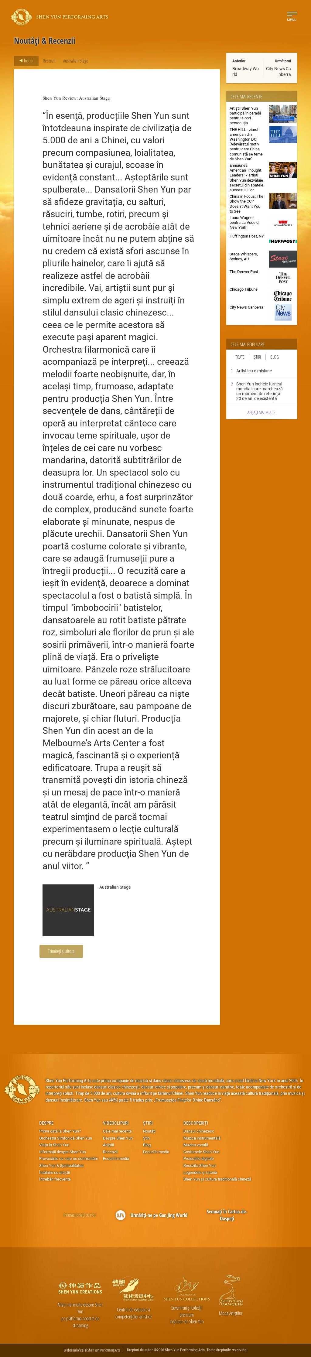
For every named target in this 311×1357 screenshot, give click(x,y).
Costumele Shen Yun (201, 1151)
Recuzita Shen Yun (199, 1165)
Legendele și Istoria (200, 1172)
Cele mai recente (117, 1131)
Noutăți (149, 1131)
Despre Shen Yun (118, 1138)
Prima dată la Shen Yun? (60, 1131)
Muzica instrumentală (201, 1138)
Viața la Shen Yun (54, 1144)
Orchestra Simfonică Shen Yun (65, 1138)
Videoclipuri (116, 1123)
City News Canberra (278, 71)
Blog (274, 357)
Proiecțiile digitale (198, 1158)
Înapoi (28, 60)
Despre (46, 1123)
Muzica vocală (195, 1144)
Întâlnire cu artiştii (54, 1172)
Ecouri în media (116, 1158)
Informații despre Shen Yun (62, 1151)
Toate (239, 357)
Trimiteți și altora (61, 951)
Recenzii (49, 60)
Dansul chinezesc (198, 1131)
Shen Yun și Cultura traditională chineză (217, 1179)
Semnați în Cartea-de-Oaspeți (227, 1215)
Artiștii (108, 1144)
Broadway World (245, 71)
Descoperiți (195, 1123)
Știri (257, 357)
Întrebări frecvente (55, 1179)
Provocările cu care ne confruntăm (68, 1158)
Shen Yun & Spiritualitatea (61, 1165)
